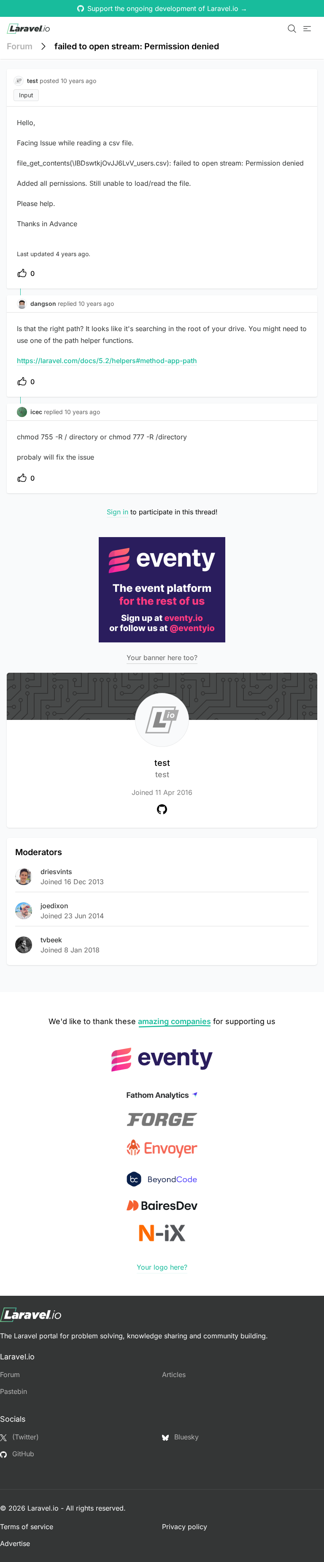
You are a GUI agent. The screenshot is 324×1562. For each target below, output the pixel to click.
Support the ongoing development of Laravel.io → (167, 8)
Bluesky (185, 1437)
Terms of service (26, 1526)
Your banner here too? (162, 657)
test (162, 768)
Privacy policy (184, 1526)
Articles (174, 1374)
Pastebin (13, 1391)
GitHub (22, 1454)
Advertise (15, 1543)
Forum (19, 46)
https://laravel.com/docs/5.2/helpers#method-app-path (107, 360)
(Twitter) (24, 1437)
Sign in (117, 512)
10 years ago (96, 303)
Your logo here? (162, 1267)
